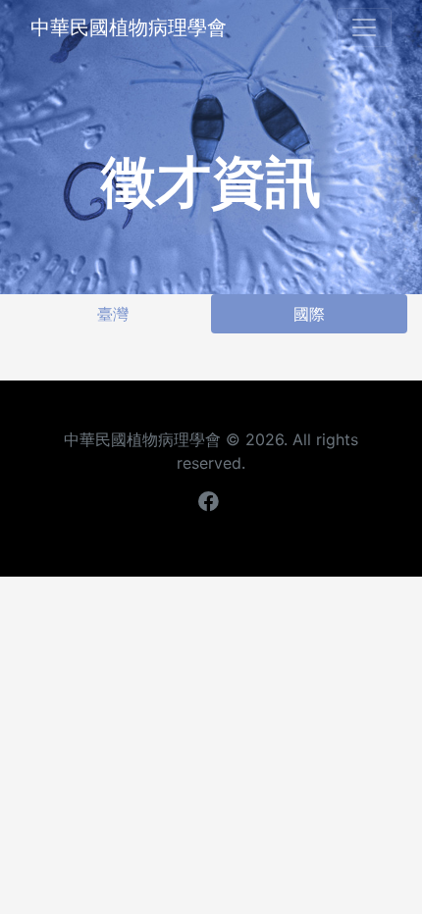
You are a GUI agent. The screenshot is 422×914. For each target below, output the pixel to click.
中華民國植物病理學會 (128, 27)
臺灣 (113, 314)
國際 (309, 314)
